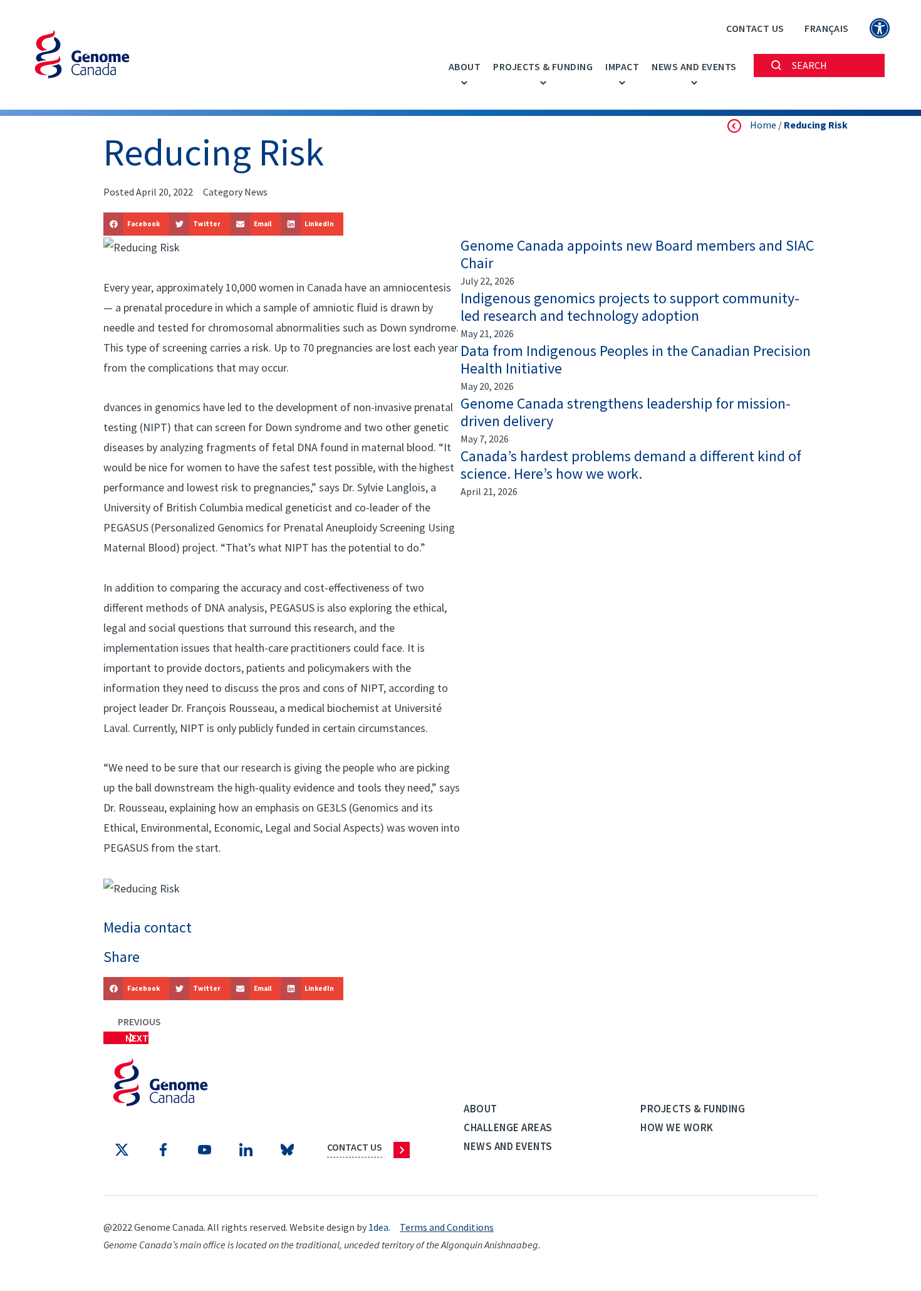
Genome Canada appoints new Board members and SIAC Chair (637, 254)
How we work (677, 1127)
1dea (378, 1227)
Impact (622, 66)
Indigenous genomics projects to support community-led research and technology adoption (629, 307)
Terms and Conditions (447, 1227)
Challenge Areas (508, 1127)
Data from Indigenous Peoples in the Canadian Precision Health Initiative (635, 360)
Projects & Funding (543, 66)
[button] (136, 224)
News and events (694, 66)
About (465, 66)
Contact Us (755, 28)
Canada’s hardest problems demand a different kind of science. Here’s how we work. (630, 465)
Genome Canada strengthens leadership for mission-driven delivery (625, 412)
